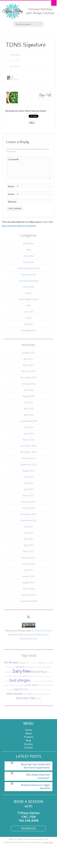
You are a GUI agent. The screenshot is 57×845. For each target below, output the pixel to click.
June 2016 (28, 389)
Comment (13, 160)
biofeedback (34, 663)
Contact (28, 747)
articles (35, 694)
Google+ (33, 31)
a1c (28, 663)
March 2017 (28, 365)
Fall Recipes (11, 662)
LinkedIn (39, 31)
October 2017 (28, 352)
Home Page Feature (28, 299)
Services (28, 743)
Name (13, 187)
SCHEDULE (28, 828)
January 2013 (28, 507)
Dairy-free (21, 671)
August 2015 (29, 396)
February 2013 (28, 501)
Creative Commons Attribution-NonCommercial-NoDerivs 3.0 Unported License (30, 634)
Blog (28, 249)
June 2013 (28, 476)
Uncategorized (28, 330)
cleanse (41, 662)
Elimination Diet (25, 698)
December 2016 (29, 377)
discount (50, 685)
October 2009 (28, 594)
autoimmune (9, 685)
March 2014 (28, 439)
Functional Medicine (28, 280)
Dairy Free (29, 255)
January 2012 (28, 563)
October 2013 (28, 458)
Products (28, 736)
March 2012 (28, 551)
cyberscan (32, 690)
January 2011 (28, 576)
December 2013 (29, 445)
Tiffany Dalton (15, 55)
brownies (37, 676)
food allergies (20, 680)
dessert (20, 667)
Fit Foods (29, 667)
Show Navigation (51, 24)
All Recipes (28, 243)
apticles (33, 681)
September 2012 (28, 520)
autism (38, 698)
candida (10, 689)
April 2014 (28, 433)
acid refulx (42, 685)
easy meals (32, 685)
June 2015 (28, 408)
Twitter (23, 31)
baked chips (40, 667)
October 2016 (28, 383)
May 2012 (28, 538)
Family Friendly (28, 274)
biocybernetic (41, 681)
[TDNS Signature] (12, 77)
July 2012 (28, 526)
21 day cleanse (19, 685)
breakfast (49, 681)
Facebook (17, 31)
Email (13, 194)
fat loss (45, 694)
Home (28, 729)
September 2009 (28, 601)
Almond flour (39, 671)
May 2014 (28, 427)
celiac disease (14, 693)
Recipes (28, 324)
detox (40, 694)
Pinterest (28, 31)
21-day (43, 676)
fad (34, 667)
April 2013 (28, 489)
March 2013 (28, 495)
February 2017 (28, 371)
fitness (48, 690)
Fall (49, 694)
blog (47, 676)
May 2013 (28, 483)
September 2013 (28, 464)
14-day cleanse (40, 690)
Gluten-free (28, 286)
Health (28, 292)
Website (12, 201)
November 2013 (28, 451)
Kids (28, 305)
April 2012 (28, 545)
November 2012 (28, 514)
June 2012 (28, 532)
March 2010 (28, 588)
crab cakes (49, 663)
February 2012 (28, 557)
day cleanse (11, 667)
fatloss (31, 676)
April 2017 (28, 358)
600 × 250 (13, 66)
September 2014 (28, 420)
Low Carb (28, 311)
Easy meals (28, 262)
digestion (18, 689)
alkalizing (12, 676)
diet (26, 689)
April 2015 (28, 414)
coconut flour (22, 676)
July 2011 (28, 569)
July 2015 (28, 402)
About (28, 733)
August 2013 (29, 470)
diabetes (22, 662)
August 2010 (29, 582)
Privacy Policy (48, 842)
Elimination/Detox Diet (28, 268)
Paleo (28, 317)
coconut (27, 693)
